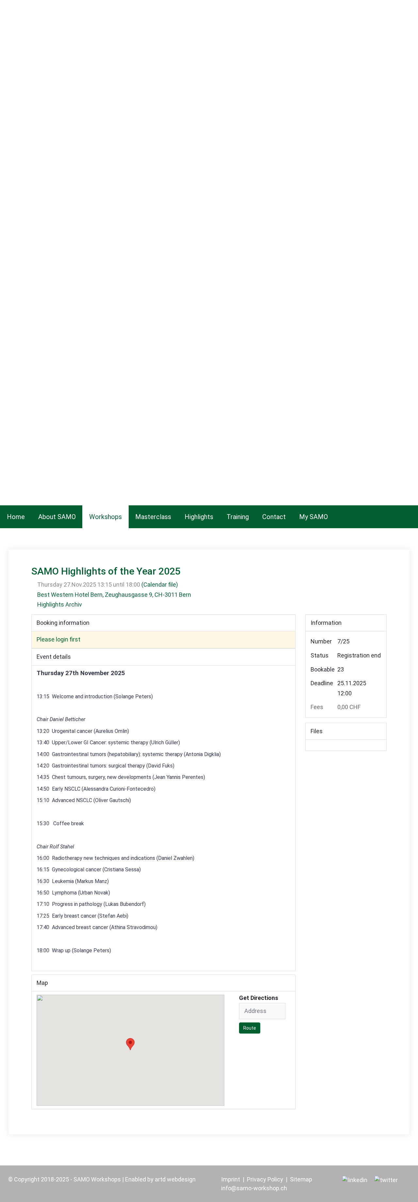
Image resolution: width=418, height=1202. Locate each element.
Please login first (58, 639)
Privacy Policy (265, 1179)
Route (249, 1028)
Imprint (230, 1179)
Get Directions (258, 998)
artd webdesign (175, 1179)
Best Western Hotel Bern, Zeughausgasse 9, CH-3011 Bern (114, 594)
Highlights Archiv (59, 604)
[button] (130, 1044)
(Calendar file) (159, 584)
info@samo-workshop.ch (254, 1188)
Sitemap (301, 1179)
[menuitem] (16, 516)
